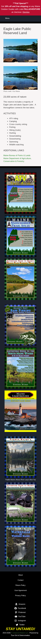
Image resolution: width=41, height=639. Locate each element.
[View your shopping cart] (31, 18)
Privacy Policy (20, 595)
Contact (20, 580)
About (20, 575)
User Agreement (20, 590)
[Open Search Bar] (37, 18)
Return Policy (20, 585)
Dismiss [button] (26, 12)
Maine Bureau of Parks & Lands (16, 155)
